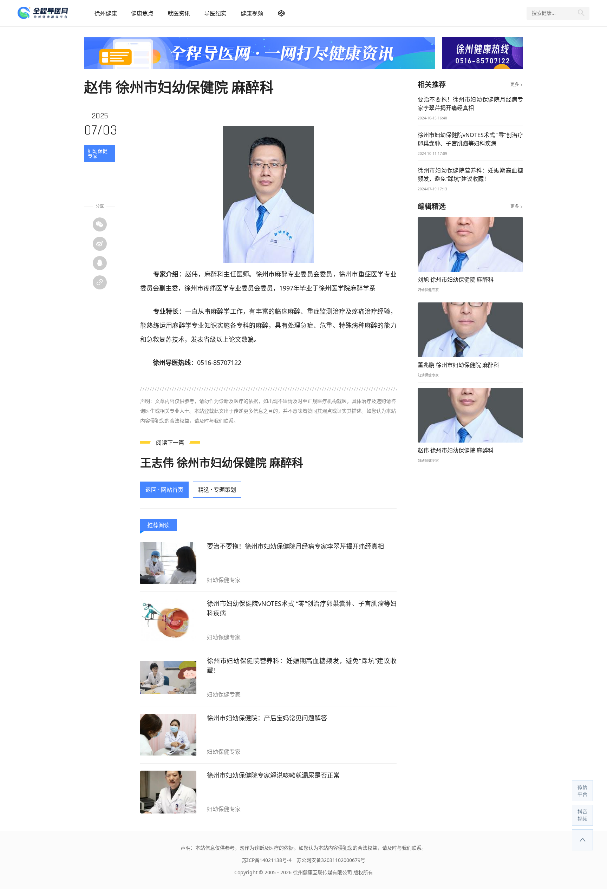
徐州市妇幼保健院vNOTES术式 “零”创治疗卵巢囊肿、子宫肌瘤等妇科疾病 (302, 608)
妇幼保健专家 (97, 153)
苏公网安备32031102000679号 (330, 860)
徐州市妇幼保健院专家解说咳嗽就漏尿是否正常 (273, 775)
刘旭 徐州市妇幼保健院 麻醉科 (456, 279)
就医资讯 (179, 13)
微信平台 (582, 790)
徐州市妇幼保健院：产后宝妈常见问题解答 (267, 718)
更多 (516, 85)
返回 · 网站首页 (164, 489)
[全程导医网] (52, 13)
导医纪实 (215, 13)
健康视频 (252, 13)
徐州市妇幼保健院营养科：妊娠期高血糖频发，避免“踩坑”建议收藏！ (302, 665)
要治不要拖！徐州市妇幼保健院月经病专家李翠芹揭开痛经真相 (295, 546)
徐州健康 (105, 13)
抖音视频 (582, 815)
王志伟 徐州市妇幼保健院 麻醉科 (221, 462)
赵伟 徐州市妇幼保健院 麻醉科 (456, 450)
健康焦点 (142, 13)
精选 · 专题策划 (217, 489)
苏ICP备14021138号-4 (267, 860)
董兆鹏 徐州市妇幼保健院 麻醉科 (458, 365)
